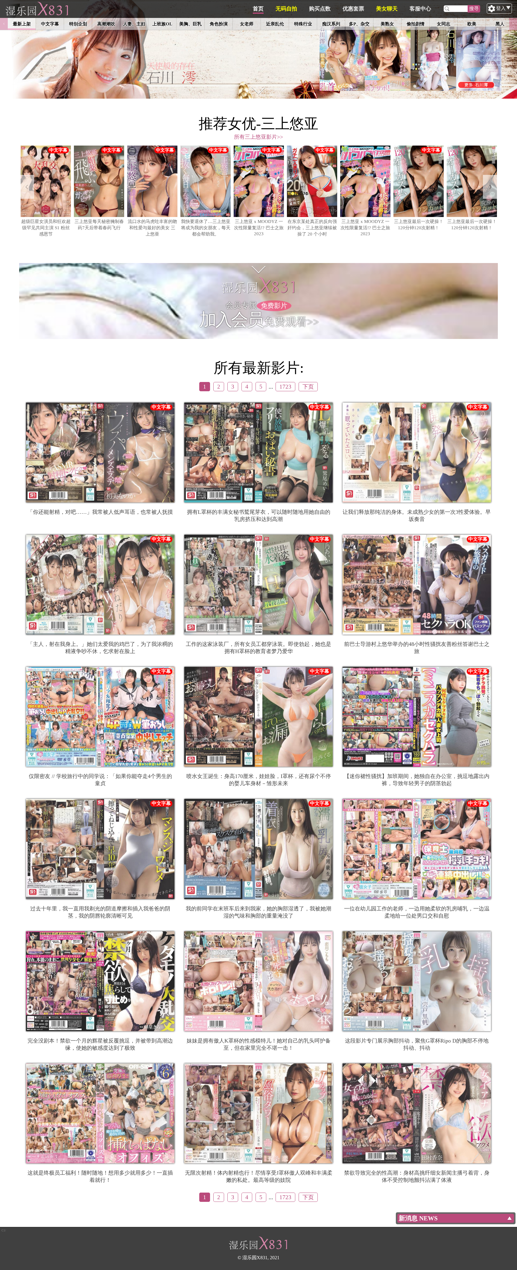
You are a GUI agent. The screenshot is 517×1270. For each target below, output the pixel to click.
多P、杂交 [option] (359, 23)
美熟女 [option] (387, 23)
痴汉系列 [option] (331, 23)
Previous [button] (4, 24)
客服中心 (420, 9)
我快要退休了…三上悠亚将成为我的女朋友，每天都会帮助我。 (205, 227)
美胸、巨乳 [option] (190, 23)
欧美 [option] (471, 23)
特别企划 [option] (78, 23)
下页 (308, 386)
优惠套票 (353, 9)
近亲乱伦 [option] (275, 23)
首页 (258, 9)
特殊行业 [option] (303, 23)
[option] (258, 49)
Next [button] (513, 24)
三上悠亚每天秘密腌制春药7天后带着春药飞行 (99, 224)
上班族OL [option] (162, 23)
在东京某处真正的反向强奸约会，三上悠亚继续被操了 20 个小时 (312, 227)
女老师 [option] (246, 23)
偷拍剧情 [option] (416, 23)
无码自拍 (286, 9)
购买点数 (320, 9)
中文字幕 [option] (50, 23)
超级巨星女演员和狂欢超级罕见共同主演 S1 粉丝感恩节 (46, 227)
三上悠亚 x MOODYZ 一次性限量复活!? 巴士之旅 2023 (259, 227)
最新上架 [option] (22, 23)
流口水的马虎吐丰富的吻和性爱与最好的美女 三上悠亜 (152, 227)
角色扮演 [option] (219, 23)
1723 (285, 386)
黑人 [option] (499, 23)
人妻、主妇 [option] (134, 23)
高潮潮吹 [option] (106, 23)
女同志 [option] (443, 23)
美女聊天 (387, 9)
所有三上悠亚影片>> (258, 137)
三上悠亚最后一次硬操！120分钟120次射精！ (418, 224)
